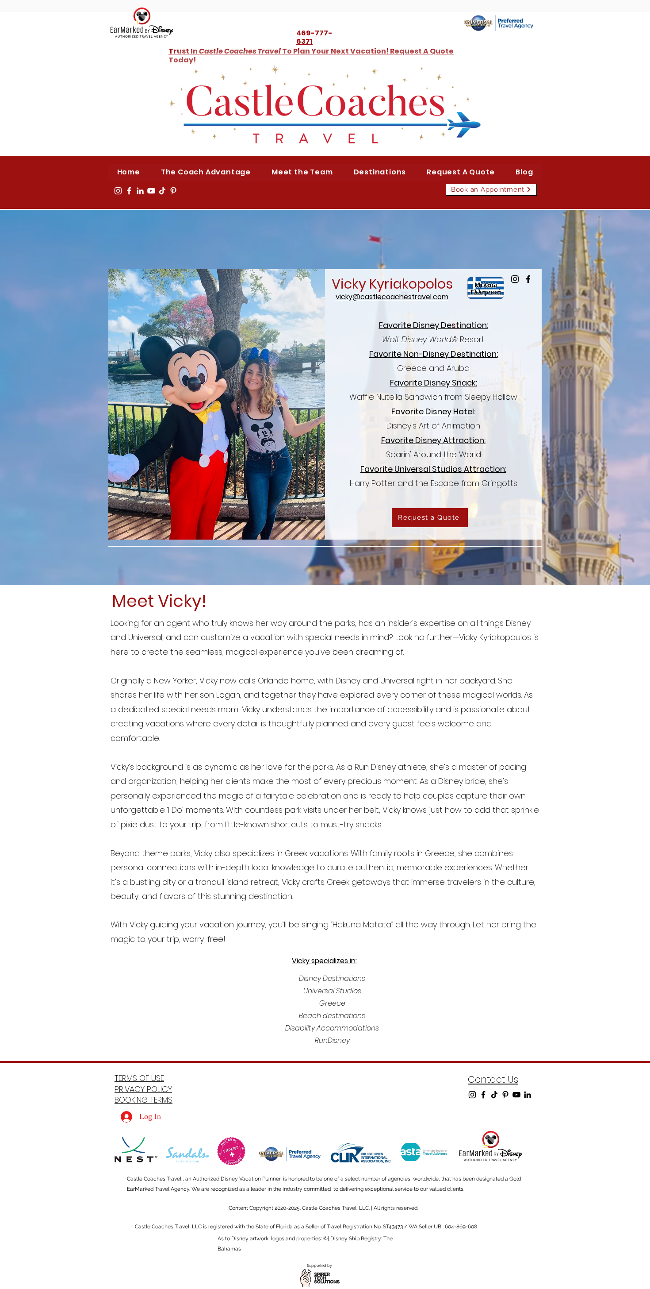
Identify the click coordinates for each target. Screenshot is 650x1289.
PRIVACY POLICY (143, 1089)
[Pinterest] (173, 191)
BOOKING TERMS (143, 1099)
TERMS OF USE (139, 1078)
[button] (380, 172)
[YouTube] (151, 191)
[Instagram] (118, 191)
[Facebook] (129, 191)
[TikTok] (162, 191)
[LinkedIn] (140, 191)
